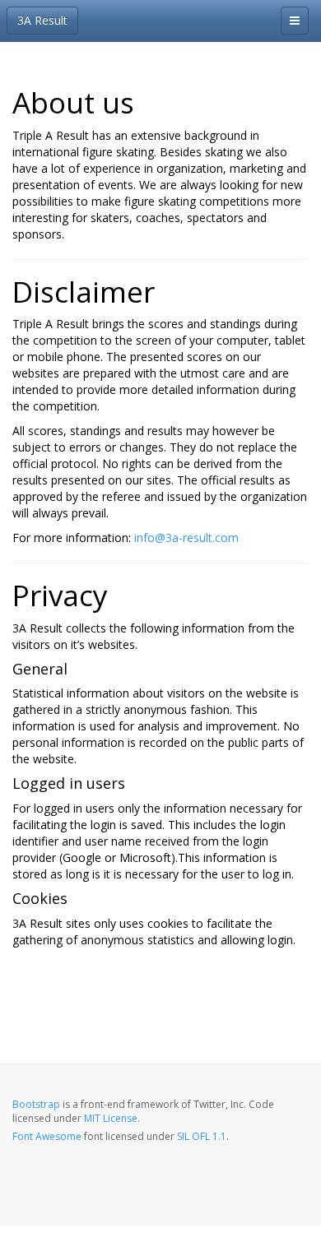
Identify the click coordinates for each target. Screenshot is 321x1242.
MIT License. (112, 1118)
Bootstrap (36, 1104)
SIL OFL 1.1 (201, 1136)
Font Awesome (46, 1136)
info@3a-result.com (186, 537)
